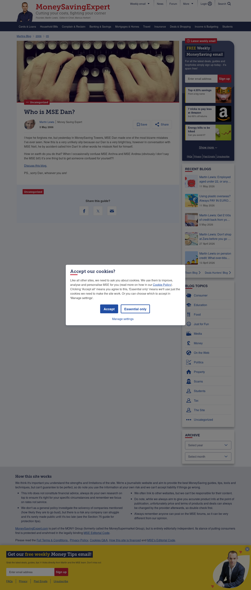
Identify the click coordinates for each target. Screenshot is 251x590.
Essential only (135, 309)
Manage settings (123, 319)
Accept (109, 309)
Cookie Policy (162, 285)
